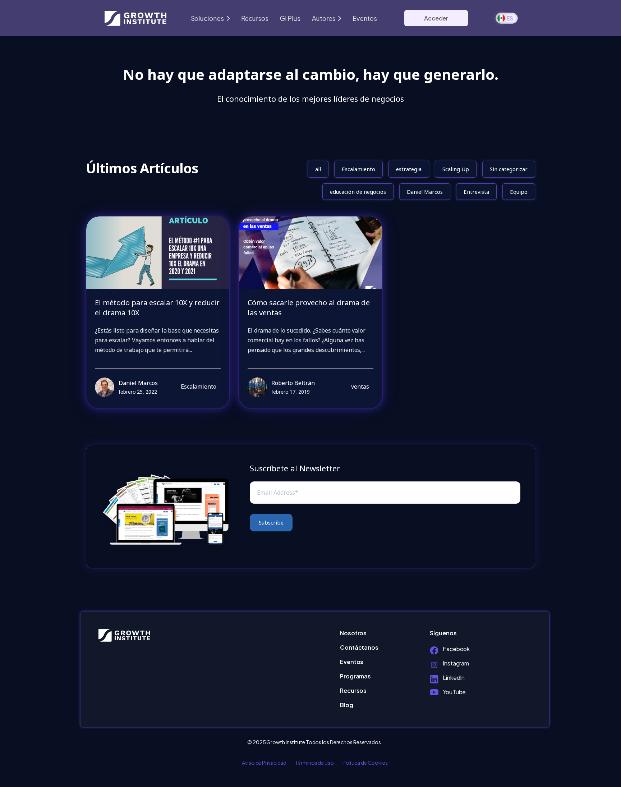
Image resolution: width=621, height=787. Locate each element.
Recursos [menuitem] (353, 690)
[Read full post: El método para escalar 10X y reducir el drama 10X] (157, 252)
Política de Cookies (365, 762)
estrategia (409, 169)
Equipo (519, 191)
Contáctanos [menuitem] (359, 647)
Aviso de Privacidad (264, 762)
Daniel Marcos (425, 191)
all (318, 169)
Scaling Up (455, 169)
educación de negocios (358, 191)
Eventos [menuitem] (351, 661)
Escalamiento (358, 169)
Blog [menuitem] (346, 705)
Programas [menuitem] (355, 676)
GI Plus (290, 18)
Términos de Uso (314, 762)
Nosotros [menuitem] (353, 633)
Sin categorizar (509, 169)
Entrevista (476, 191)
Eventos (365, 18)
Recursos (254, 18)
